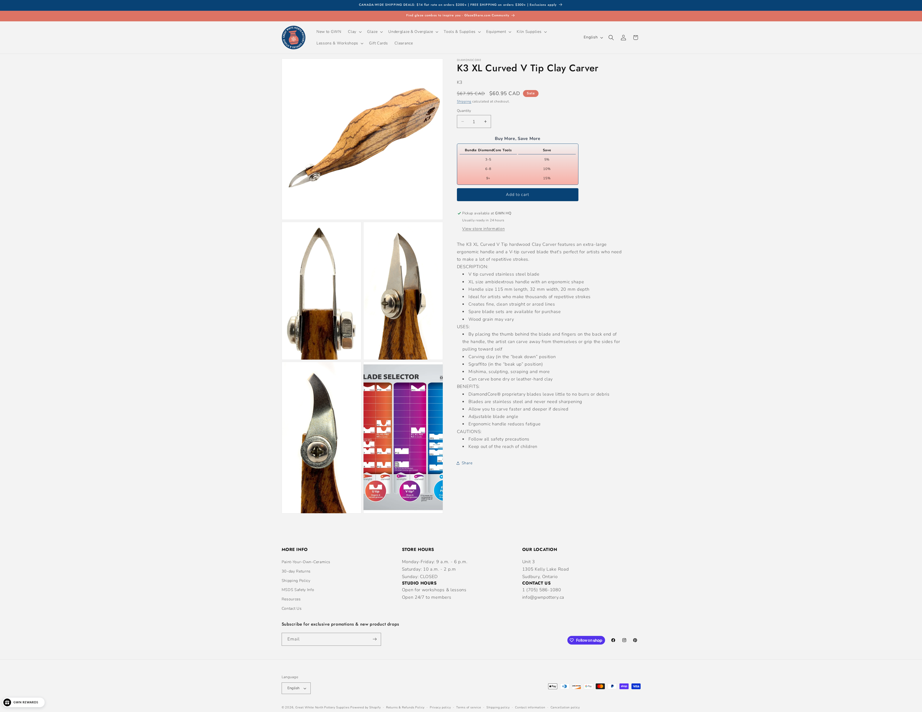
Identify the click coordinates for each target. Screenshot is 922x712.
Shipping (464, 101)
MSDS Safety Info (298, 589)
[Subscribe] (375, 639)
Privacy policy (440, 707)
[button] (354, 31)
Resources (291, 599)
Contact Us (292, 608)
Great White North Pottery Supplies (322, 707)
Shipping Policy (296, 580)
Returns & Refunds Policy (405, 707)
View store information (483, 228)
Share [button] (467, 462)
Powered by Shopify (365, 707)
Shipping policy (498, 707)
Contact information (530, 707)
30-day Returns (296, 571)
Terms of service (468, 707)
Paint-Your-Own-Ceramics (306, 562)
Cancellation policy (565, 707)
